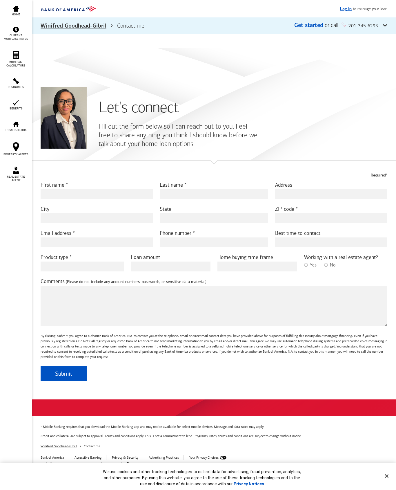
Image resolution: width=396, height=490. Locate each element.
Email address (56, 233)
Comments (53, 281)
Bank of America (52, 457)
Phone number (175, 233)
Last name (171, 185)
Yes (313, 265)
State (165, 209)
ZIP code (284, 209)
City (45, 209)
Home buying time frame (245, 257)
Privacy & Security (125, 457)
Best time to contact (297, 233)
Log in (346, 9)
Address (283, 185)
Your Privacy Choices (204, 457)
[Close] (386, 476)
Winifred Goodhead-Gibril (73, 26)
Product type (54, 257)
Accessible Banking (88, 457)
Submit (63, 373)
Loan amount (145, 257)
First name (52, 185)
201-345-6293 (363, 25)
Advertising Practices (164, 457)
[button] (214, 25)
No (332, 265)
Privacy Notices (249, 484)
